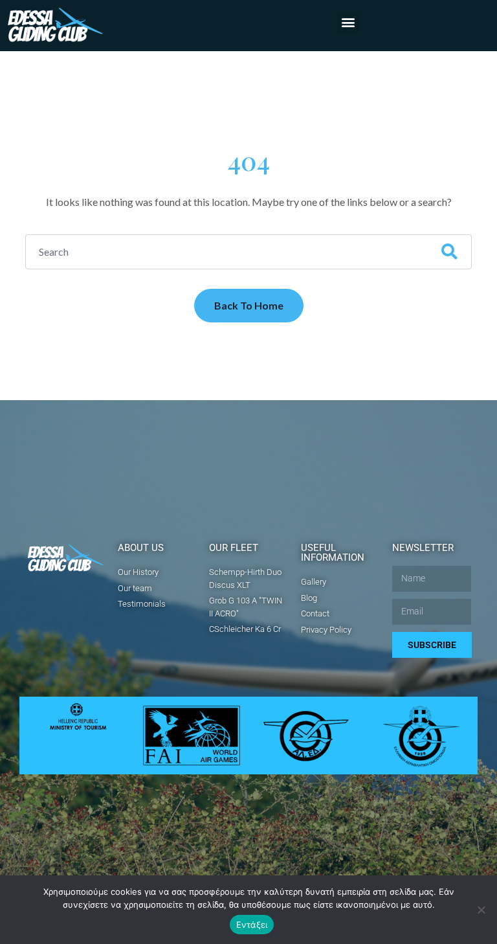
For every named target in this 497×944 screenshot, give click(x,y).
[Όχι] (480, 909)
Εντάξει (252, 924)
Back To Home (248, 305)
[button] (348, 22)
